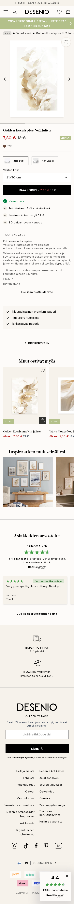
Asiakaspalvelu (49, 778)
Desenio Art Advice (52, 771)
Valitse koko (11, 170)
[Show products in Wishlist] (59, 12)
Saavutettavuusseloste (19, 805)
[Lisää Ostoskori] (42, 420)
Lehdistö (29, 778)
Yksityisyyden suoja (52, 805)
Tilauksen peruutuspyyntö (49, 813)
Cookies (44, 798)
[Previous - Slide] (5, 79)
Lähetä (37, 748)
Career (30, 791)
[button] (55, 886)
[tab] (12, 122)
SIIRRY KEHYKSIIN (37, 343)
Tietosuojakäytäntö (22, 757)
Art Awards (27, 823)
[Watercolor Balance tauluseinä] (28, 482)
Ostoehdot (46, 791)
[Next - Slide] (69, 79)
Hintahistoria (11, 284)
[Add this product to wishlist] (66, 42)
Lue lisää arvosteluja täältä (37, 613)
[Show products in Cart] (68, 12)
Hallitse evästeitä (51, 821)
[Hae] (14, 12)
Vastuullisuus (26, 798)
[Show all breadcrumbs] (7, 33)
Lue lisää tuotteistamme (37, 292)
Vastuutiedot (26, 784)
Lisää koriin (37, 190)
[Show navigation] (6, 12)
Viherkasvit (23, 33)
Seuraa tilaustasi (50, 784)
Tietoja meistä (25, 771)
